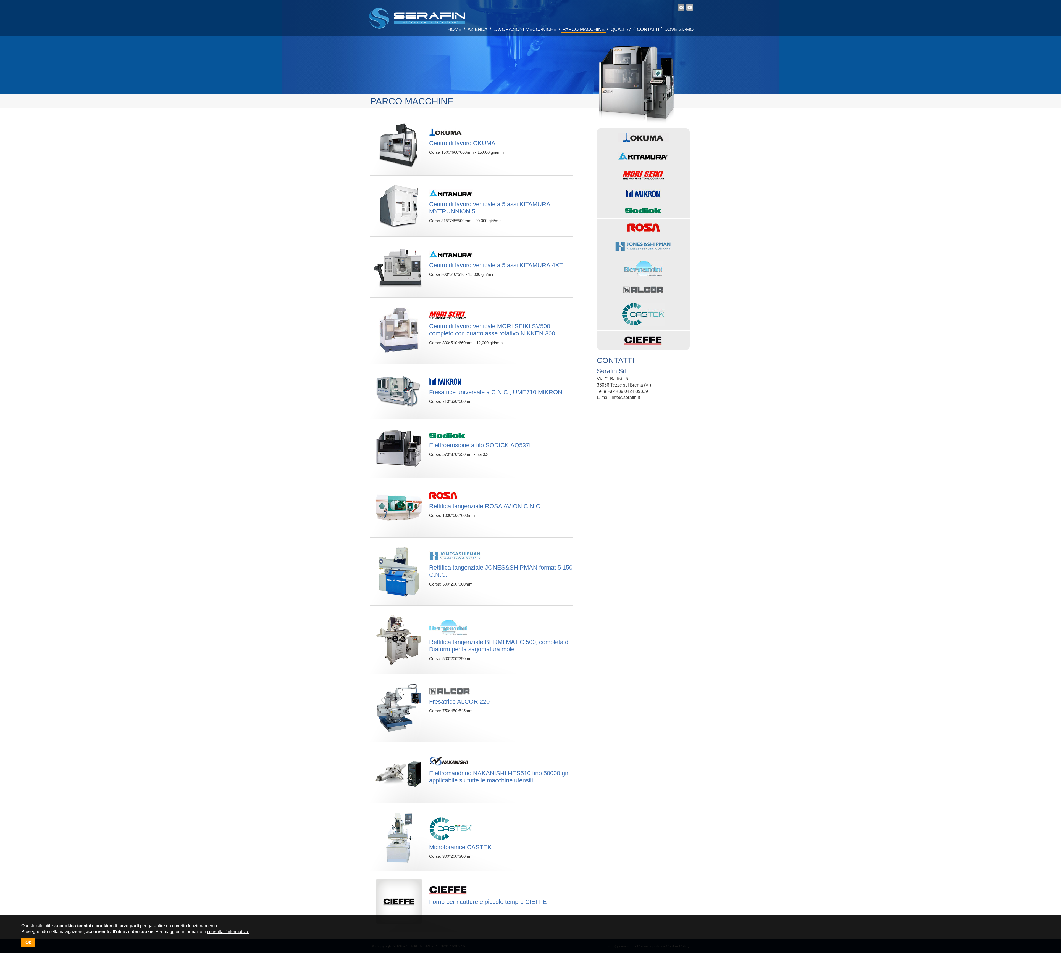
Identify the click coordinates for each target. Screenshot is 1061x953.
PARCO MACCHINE (584, 29)
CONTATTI (648, 29)
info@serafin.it (626, 397)
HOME (454, 29)
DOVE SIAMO (679, 29)
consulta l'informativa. (228, 931)
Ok (28, 942)
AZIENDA (477, 29)
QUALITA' (621, 29)
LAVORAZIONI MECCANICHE (524, 29)
